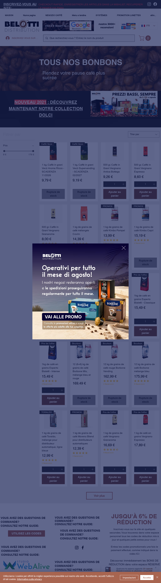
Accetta (147, 577)
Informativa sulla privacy (29, 579)
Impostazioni (129, 577)
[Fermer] (157, 577)
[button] (124, 248)
